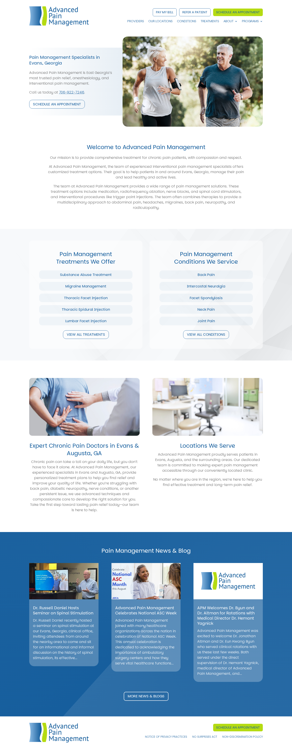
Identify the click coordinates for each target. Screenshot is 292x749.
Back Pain (206, 274)
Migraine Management (85, 286)
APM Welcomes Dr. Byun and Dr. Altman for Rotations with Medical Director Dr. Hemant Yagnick (226, 615)
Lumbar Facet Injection (85, 321)
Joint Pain (206, 321)
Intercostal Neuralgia (206, 286)
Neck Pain (206, 309)
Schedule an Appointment (238, 12)
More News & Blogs (146, 696)
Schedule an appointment (57, 104)
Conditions (186, 21)
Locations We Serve (207, 446)
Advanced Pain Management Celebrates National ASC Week (145, 610)
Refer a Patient (194, 12)
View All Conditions (206, 334)
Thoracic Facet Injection (86, 298)
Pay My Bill (164, 12)
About (228, 21)
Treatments (210, 21)
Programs (250, 21)
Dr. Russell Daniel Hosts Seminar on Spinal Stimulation (63, 610)
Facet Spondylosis (206, 298)
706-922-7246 (71, 92)
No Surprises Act (204, 737)
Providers (135, 21)
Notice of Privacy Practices (166, 737)
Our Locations (160, 21)
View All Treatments (86, 334)
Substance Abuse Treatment (86, 274)
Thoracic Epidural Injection (86, 309)
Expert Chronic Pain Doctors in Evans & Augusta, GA (84, 449)
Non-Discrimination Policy (242, 737)
